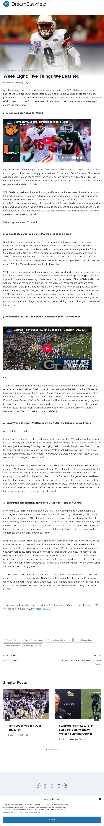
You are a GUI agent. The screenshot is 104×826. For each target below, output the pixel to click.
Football (17, 71)
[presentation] (26, 704)
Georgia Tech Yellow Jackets (58, 640)
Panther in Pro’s (11, 658)
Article (7, 71)
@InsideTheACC (41, 608)
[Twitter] (45, 785)
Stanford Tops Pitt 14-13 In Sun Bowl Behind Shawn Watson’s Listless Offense (76, 729)
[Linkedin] (59, 785)
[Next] (96, 718)
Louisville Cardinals (83, 640)
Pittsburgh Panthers (32, 646)
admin (8, 83)
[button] (100, 799)
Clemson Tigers (11, 640)
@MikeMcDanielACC (58, 605)
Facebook (11, 608)
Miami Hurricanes (12, 646)
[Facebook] (38, 785)
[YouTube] (66, 785)
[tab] (46, 749)
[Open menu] (98, 4)
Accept (52, 819)
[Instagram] (52, 785)
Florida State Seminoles (32, 640)
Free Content (30, 71)
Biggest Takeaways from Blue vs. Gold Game (81, 660)
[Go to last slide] (7, 718)
